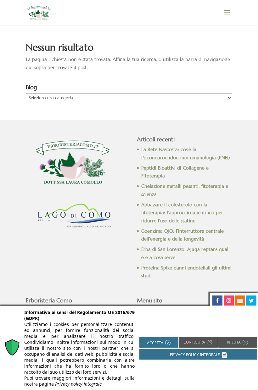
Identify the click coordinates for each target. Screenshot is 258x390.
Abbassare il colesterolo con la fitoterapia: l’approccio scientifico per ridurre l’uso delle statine (182, 213)
